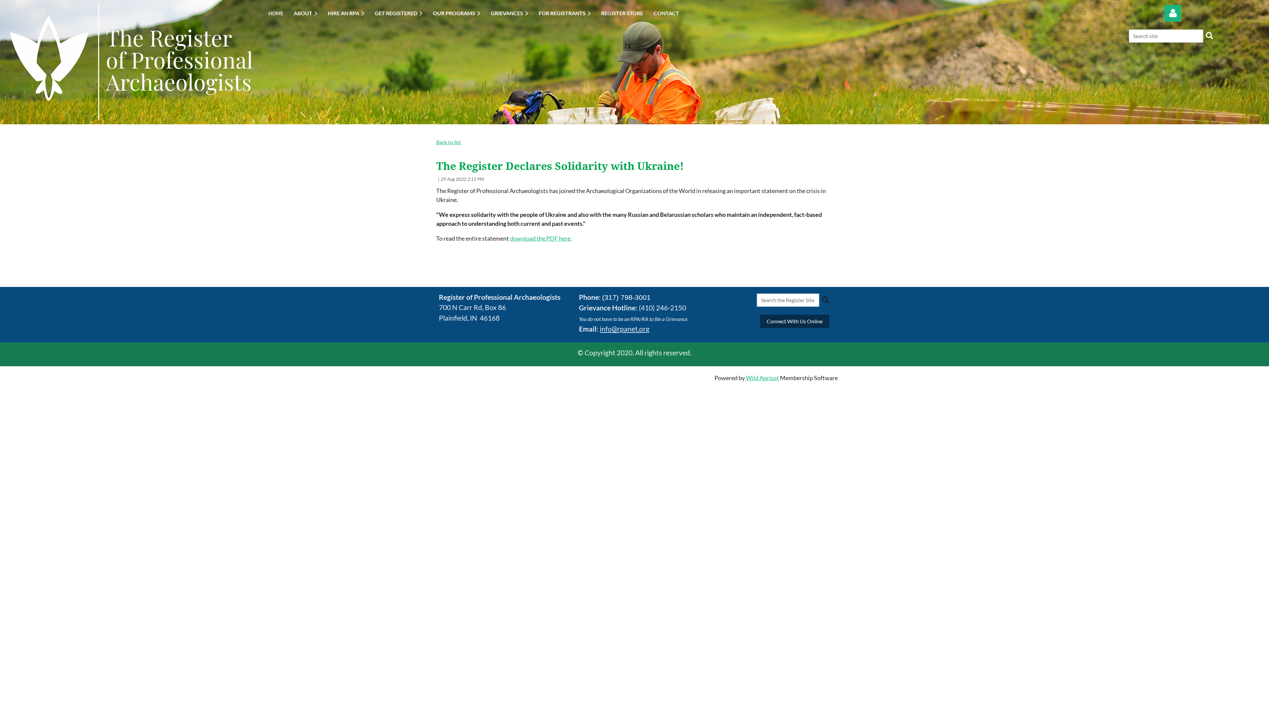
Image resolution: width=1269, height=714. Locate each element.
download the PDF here (540, 238)
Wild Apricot (762, 377)
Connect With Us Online (795, 321)
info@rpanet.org (624, 329)
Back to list (448, 142)
